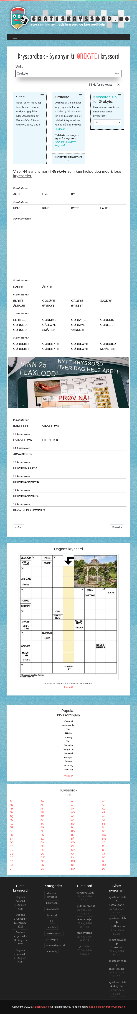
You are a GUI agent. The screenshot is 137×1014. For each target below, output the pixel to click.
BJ (11, 831)
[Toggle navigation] (15, 37)
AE (42, 804)
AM (11, 812)
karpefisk (60, 145)
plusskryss (52, 939)
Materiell (68, 753)
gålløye (49, 325)
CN (11, 849)
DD (11, 861)
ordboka (60, 128)
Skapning (68, 765)
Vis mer (68, 775)
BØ (11, 842)
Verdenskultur (68, 725)
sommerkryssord (55, 945)
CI (72, 846)
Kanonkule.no (41, 1006)
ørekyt (48, 305)
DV (103, 868)
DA (73, 857)
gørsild (20, 330)
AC (103, 801)
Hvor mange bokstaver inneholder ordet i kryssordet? (106, 111)
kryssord (52, 915)
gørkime (78, 325)
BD (73, 823)
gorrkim (107, 320)
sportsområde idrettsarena (117, 922)
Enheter (68, 761)
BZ (42, 838)
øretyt (77, 305)
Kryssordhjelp (105, 97)
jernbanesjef (84, 919)
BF (11, 827)
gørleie (106, 325)
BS (42, 834)
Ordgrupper (68, 749)
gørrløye (79, 349)
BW (104, 834)
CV (73, 853)
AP (103, 812)
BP (103, 831)
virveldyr (50, 426)
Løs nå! (68, 687)
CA (42, 842)
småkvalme (84, 932)
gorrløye (79, 344)
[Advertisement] (68, 246)
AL (103, 808)
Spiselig (68, 737)
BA (42, 823)
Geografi (68, 721)
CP (73, 849)
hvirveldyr (22, 440)
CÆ (42, 857)
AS (72, 816)
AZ (11, 823)
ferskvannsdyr (26, 482)
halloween (52, 902)
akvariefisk (22, 454)
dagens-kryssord (52, 895)
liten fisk (50, 440)
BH (73, 827)
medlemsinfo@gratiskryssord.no (106, 1006)
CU (42, 853)
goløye (48, 300)
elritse (19, 320)
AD (11, 804)
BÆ (104, 838)
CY (103, 853)
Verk (68, 741)
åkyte (47, 286)
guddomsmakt (86, 906)
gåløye (77, 300)
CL (103, 846)
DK (42, 864)
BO (73, 831)
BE (103, 823)
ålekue (19, 305)
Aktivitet (68, 733)
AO (73, 812)
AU (11, 819)
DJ (11, 864)
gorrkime (21, 344)
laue (104, 208)
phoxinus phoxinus (29, 510)
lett (52, 921)
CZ (11, 857)
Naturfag (68, 769)
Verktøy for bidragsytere (68, 156)
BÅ (72, 838)
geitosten (85, 946)
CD (73, 842)
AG (104, 804)
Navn (68, 729)
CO (42, 849)
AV (42, 819)
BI (103, 827)
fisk (16, 208)
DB (103, 857)
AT (103, 816)
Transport (68, 757)
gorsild (20, 325)
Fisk (57, 141)
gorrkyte (50, 344)
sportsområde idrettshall (117, 943)
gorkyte (78, 320)
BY (11, 838)
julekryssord (52, 908)
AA (42, 801)
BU (73, 834)
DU (73, 868)
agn (16, 194)
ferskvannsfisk (26, 496)
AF (72, 804)
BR (11, 834)
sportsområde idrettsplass (117, 964)
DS (42, 868)
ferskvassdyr (25, 468)
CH (42, 846)
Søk (117, 73)
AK (72, 808)
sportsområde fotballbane (117, 901)
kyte (75, 208)
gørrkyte (50, 349)
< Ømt (18, 527)
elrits (18, 300)
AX (72, 819)
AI (41, 808)
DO (104, 864)
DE (42, 861)
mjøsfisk (107, 349)
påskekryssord (54, 933)
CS (11, 853)
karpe (18, 286)
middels (51, 927)
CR (104, 849)
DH (73, 861)
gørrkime (21, 349)
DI (103, 861)
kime (64, 141)
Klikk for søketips (101, 84)
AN (42, 812)
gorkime (49, 320)
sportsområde (85, 892)
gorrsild (108, 344)
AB (72, 801)
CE (103, 842)
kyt (74, 194)
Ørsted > (117, 527)
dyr (45, 194)
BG (42, 827)
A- (11, 801)
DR (11, 868)
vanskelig (52, 951)
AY (103, 819)
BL (42, 831)
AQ (11, 816)
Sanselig (68, 745)
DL (72, 864)
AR (42, 816)
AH (11, 808)
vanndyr (78, 330)
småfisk (48, 330)
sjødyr (72, 141)
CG (11, 846)
